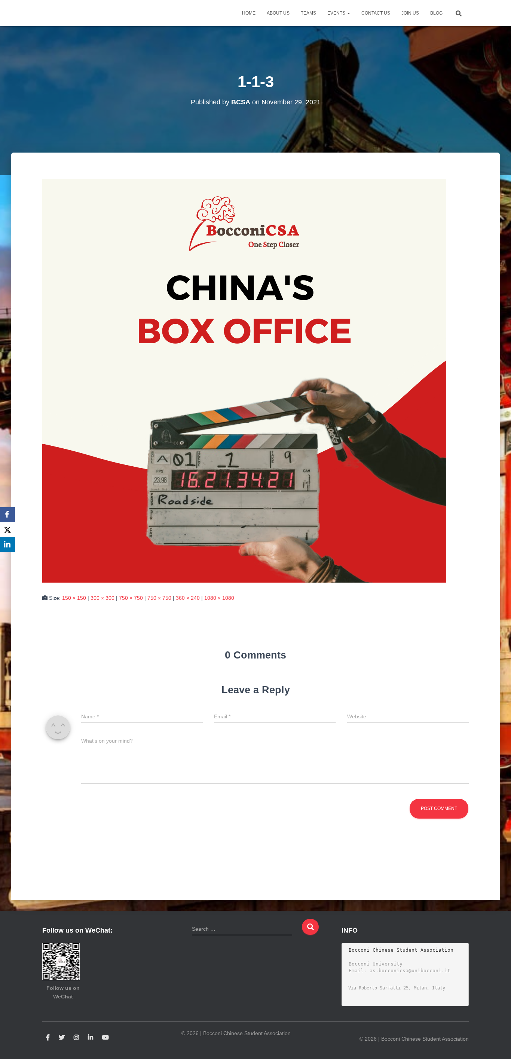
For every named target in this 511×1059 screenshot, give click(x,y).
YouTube (105, 1037)
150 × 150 (74, 598)
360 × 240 (188, 598)
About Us (278, 13)
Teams (308, 13)
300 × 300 (102, 598)
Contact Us (375, 13)
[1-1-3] (244, 380)
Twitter (61, 1037)
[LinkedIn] (7, 544)
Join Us (410, 13)
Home (249, 13)
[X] (7, 529)
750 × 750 (131, 598)
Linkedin (90, 1037)
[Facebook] (7, 514)
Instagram (76, 1037)
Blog (436, 13)
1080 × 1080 (219, 598)
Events (336, 13)
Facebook (47, 1037)
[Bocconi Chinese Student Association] (61, 13)
